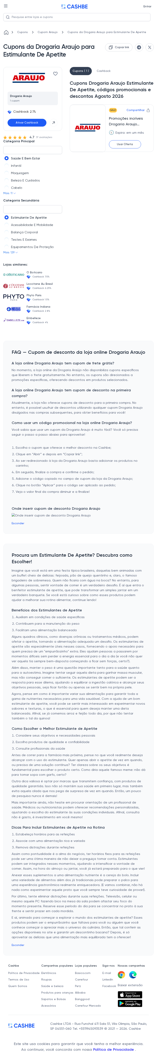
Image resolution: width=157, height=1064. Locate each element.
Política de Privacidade (114, 1050)
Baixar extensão (130, 985)
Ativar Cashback (27, 122)
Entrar (147, 6)
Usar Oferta (125, 144)
